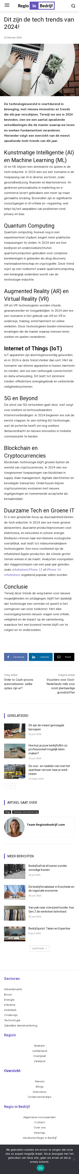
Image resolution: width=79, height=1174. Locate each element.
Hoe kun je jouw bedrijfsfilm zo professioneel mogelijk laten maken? (48, 749)
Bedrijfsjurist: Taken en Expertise (49, 928)
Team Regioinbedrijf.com (46, 824)
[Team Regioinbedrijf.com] (14, 827)
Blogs (7, 812)
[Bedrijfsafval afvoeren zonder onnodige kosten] (14, 871)
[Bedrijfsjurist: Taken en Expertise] (14, 934)
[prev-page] (6, 786)
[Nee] (74, 1159)
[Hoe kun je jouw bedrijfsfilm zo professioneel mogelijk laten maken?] (14, 751)
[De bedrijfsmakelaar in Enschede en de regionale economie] (14, 892)
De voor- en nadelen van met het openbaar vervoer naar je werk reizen (49, 769)
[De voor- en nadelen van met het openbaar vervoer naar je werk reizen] (14, 771)
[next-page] (13, 786)
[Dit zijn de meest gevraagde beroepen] (14, 730)
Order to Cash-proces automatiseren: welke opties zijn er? (18, 684)
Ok (40, 1168)
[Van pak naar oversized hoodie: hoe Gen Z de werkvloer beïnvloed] (14, 913)
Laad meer (38, 948)
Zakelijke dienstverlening (25, 812)
